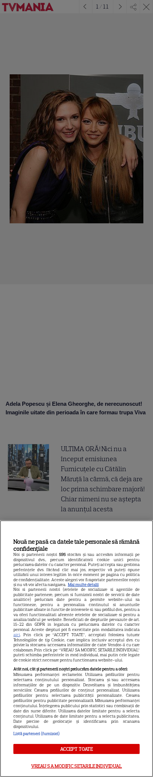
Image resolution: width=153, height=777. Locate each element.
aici (16, 634)
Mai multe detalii (83, 584)
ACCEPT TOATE (76, 749)
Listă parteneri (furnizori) (36, 733)
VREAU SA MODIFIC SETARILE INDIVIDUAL (76, 766)
